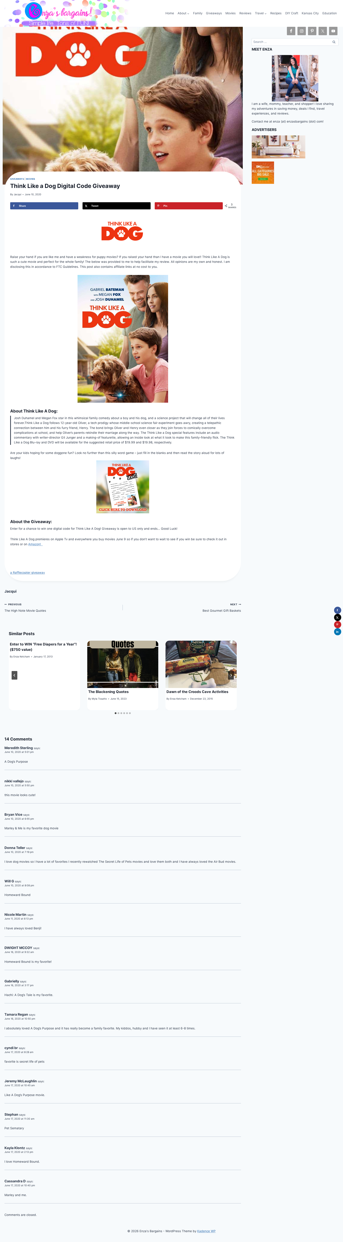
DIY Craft (291, 13)
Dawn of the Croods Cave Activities (197, 692)
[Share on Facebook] (337, 610)
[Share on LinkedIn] (337, 631)
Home (169, 13)
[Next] (231, 675)
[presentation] (122, 664)
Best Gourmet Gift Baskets (222, 607)
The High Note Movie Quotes (25, 607)
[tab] (115, 713)
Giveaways (214, 13)
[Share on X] (337, 617)
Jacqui (17, 194)
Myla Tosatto (99, 698)
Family (197, 13)
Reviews (245, 13)
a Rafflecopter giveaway (27, 572)
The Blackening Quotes (108, 692)
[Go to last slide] (14, 675)
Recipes (276, 13)
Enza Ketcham (21, 656)
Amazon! (35, 544)
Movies (230, 13)
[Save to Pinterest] (337, 624)
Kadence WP (206, 1231)
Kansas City (310, 13)
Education (329, 13)
